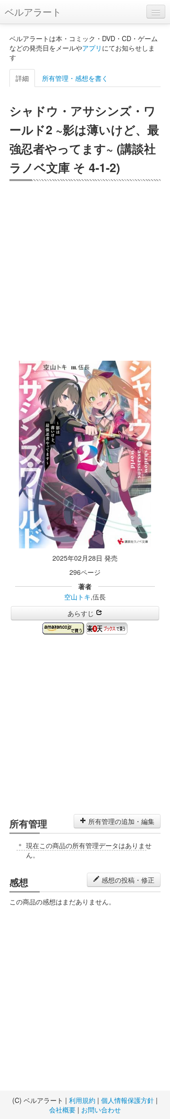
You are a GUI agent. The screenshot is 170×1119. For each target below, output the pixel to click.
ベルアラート (33, 11)
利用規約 (82, 1100)
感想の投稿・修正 (127, 880)
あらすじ (82, 613)
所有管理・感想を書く (75, 78)
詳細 (22, 78)
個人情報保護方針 (127, 1100)
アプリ (92, 47)
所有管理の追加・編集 (120, 821)
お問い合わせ (101, 1109)
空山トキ (77, 596)
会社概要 (62, 1109)
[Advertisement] (85, 271)
